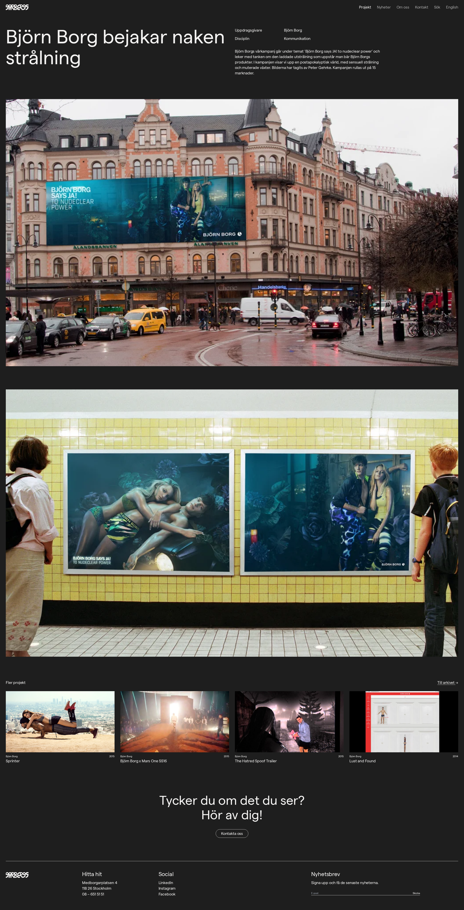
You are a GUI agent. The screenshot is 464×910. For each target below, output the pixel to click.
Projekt (365, 7)
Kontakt (421, 7)
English (452, 7)
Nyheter (384, 7)
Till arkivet (446, 682)
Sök (437, 7)
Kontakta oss (232, 833)
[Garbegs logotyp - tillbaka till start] (16, 7)
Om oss (403, 7)
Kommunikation (297, 38)
